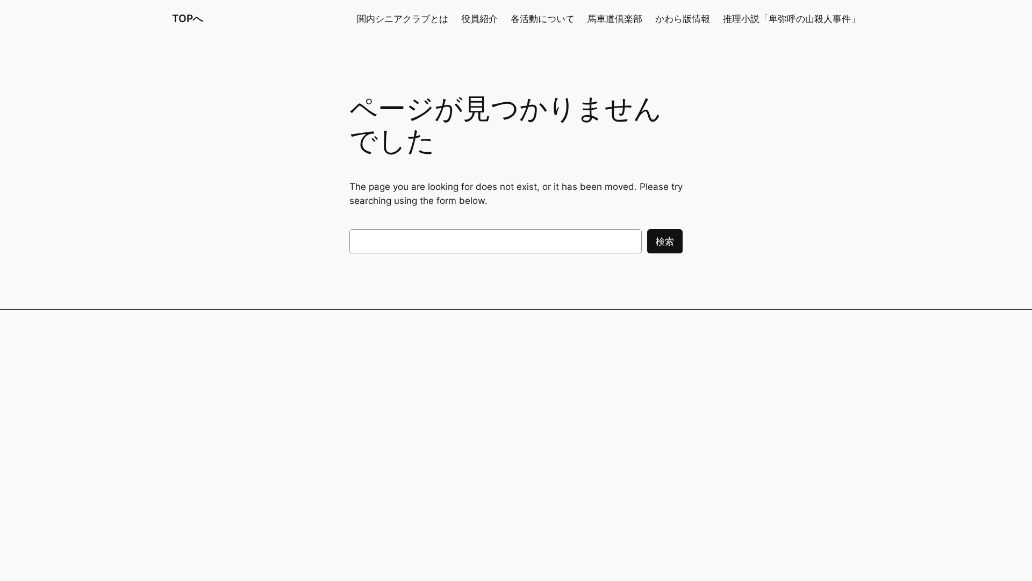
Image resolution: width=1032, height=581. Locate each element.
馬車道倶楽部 (614, 18)
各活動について (543, 18)
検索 (665, 241)
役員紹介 (479, 18)
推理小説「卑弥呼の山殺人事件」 (791, 18)
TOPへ (187, 18)
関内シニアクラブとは (402, 18)
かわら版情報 (682, 18)
